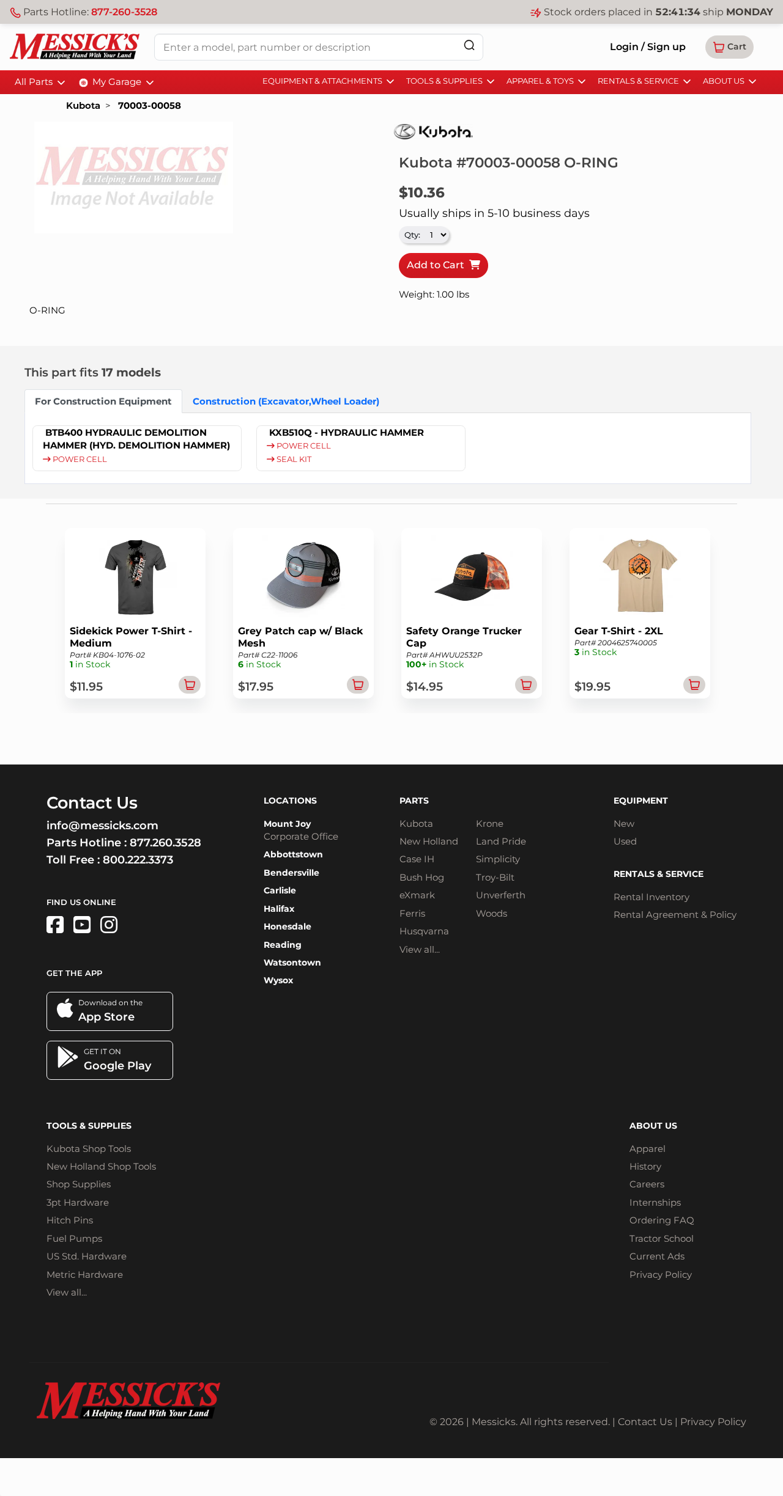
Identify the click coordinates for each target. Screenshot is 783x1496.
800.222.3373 (138, 860)
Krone (489, 823)
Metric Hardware (84, 1274)
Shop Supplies (78, 1184)
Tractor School (661, 1238)
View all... (419, 949)
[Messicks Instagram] (108, 925)
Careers (646, 1184)
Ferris (412, 913)
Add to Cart (438, 265)
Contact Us (645, 1422)
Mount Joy (287, 823)
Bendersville (291, 872)
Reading (283, 944)
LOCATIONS (290, 800)
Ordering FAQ (661, 1220)
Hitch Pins (69, 1220)
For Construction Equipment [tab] (103, 401)
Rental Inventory (651, 897)
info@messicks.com (102, 825)
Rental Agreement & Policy (675, 914)
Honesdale (287, 926)
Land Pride (501, 841)
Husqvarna (424, 931)
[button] (729, 47)
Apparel (647, 1148)
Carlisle (280, 890)
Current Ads (657, 1256)
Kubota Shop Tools (88, 1148)
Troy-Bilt (495, 877)
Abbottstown (293, 854)
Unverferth (500, 895)
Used (625, 841)
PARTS (414, 800)
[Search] (469, 45)
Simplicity (498, 859)
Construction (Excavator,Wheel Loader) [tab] (286, 401)
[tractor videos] (82, 925)
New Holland (428, 841)
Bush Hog (421, 877)
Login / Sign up (648, 47)
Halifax (279, 908)
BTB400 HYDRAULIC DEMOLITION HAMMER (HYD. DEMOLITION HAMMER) (136, 439)
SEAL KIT (293, 459)
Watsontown (292, 962)
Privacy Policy (660, 1274)
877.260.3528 (165, 842)
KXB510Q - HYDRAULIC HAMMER (346, 432)
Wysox (278, 980)
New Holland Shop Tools (101, 1166)
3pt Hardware (77, 1202)
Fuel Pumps (74, 1238)
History (645, 1166)
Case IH (416, 859)
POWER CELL (79, 459)
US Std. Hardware (86, 1256)
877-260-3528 (124, 12)
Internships (655, 1202)
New (624, 823)
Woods (491, 913)
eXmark (417, 895)
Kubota (83, 105)
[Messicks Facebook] (55, 925)
